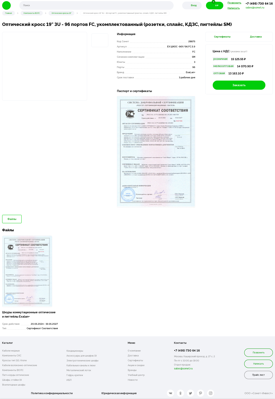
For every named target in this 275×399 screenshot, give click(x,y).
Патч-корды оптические (15, 375)
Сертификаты (222, 36)
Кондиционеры (74, 350)
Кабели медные (11, 350)
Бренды (132, 370)
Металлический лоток (78, 370)
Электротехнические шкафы (82, 360)
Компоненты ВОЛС (12, 370)
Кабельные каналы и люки (80, 365)
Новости (133, 380)
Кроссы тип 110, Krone (14, 360)
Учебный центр (136, 375)
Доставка (256, 36)
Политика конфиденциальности (52, 393)
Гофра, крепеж (74, 375)
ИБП (68, 380)
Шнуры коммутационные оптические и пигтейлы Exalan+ (29, 314)
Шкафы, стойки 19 (12, 380)
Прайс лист (258, 375)
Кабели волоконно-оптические (19, 365)
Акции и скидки (136, 365)
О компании (134, 350)
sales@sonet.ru (255, 7)
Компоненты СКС (11, 355)
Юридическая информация (119, 393)
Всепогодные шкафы (13, 384)
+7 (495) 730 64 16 (259, 3)
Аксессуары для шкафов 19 (81, 355)
